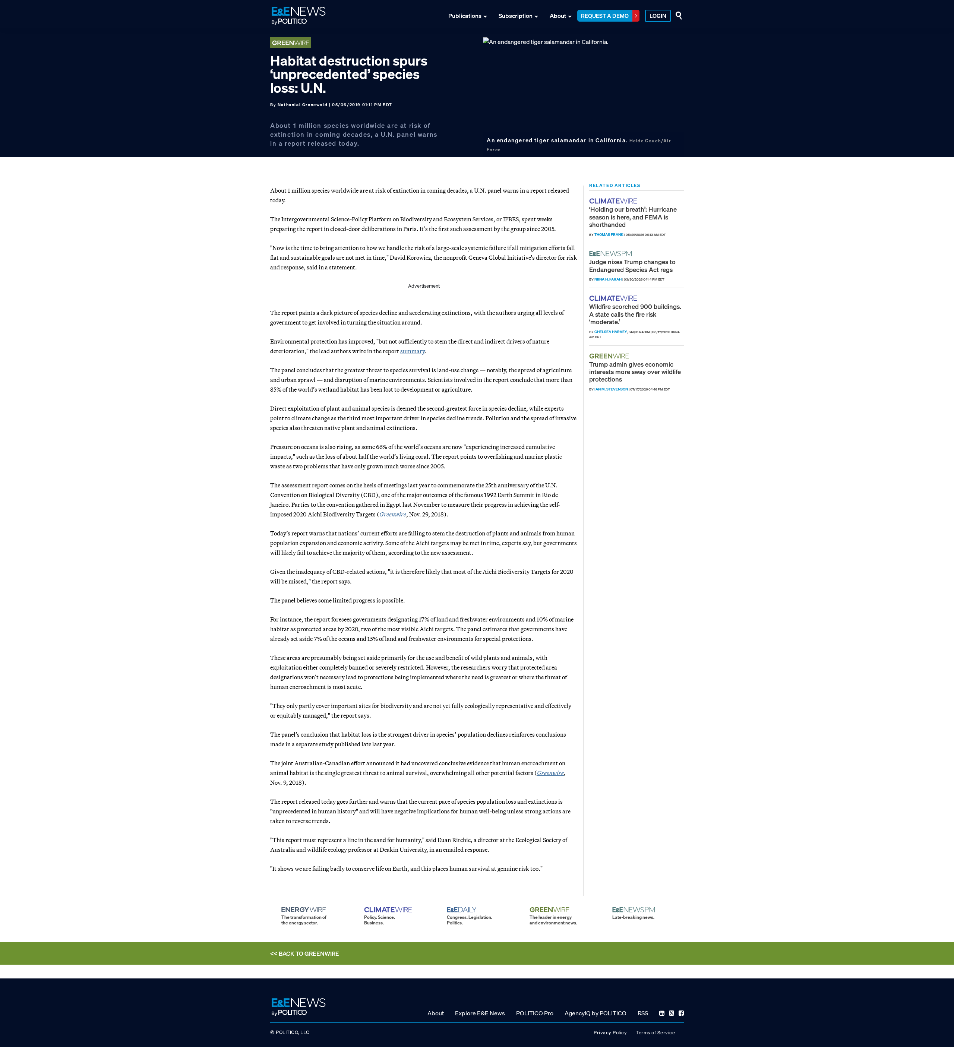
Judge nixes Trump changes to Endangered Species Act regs (632, 265)
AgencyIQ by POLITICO (595, 1013)
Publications (464, 16)
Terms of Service (655, 1032)
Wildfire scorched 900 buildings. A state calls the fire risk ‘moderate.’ (635, 314)
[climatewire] (614, 201)
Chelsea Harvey (610, 331)
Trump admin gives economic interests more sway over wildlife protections (635, 372)
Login (658, 15)
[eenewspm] (612, 253)
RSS (643, 1013)
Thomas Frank (608, 234)
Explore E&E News (480, 1013)
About (558, 16)
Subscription (516, 16)
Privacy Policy (610, 1032)
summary (412, 351)
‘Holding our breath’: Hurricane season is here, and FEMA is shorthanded (633, 217)
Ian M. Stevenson (611, 389)
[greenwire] (610, 356)
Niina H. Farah (608, 279)
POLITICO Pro (534, 1013)
